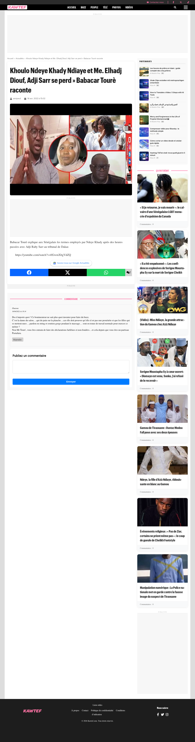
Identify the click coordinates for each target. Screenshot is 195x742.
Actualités (20, 58)
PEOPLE (94, 7)
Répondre (17, 339)
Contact (85, 710)
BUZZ (83, 7)
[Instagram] (167, 715)
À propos (75, 710)
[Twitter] (162, 715)
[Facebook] (158, 715)
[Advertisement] (97, 34)
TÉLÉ (105, 7)
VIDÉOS (129, 7)
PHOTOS (116, 7)
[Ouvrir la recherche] (175, 7)
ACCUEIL (71, 7)
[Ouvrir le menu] (186, 7)
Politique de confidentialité (102, 710)
